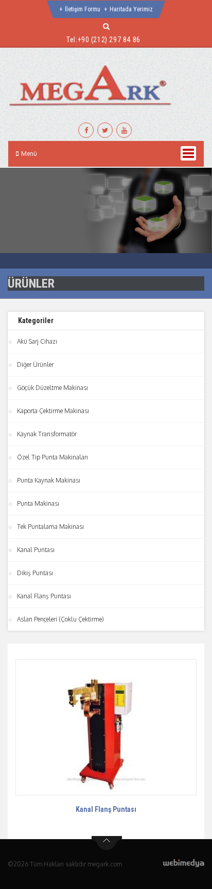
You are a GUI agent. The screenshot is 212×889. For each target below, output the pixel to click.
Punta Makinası (38, 503)
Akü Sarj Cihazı (37, 341)
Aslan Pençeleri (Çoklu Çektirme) (60, 619)
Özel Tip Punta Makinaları (52, 457)
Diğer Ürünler (35, 364)
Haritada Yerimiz (131, 9)
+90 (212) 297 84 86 (109, 39)
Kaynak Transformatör (47, 434)
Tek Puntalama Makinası (50, 526)
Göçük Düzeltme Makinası (52, 388)
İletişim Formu (82, 9)
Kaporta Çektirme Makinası (53, 411)
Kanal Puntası (36, 550)
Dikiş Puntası (35, 573)
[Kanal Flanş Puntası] (106, 727)
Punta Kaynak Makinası (48, 480)
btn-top (107, 843)
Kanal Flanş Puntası (44, 596)
